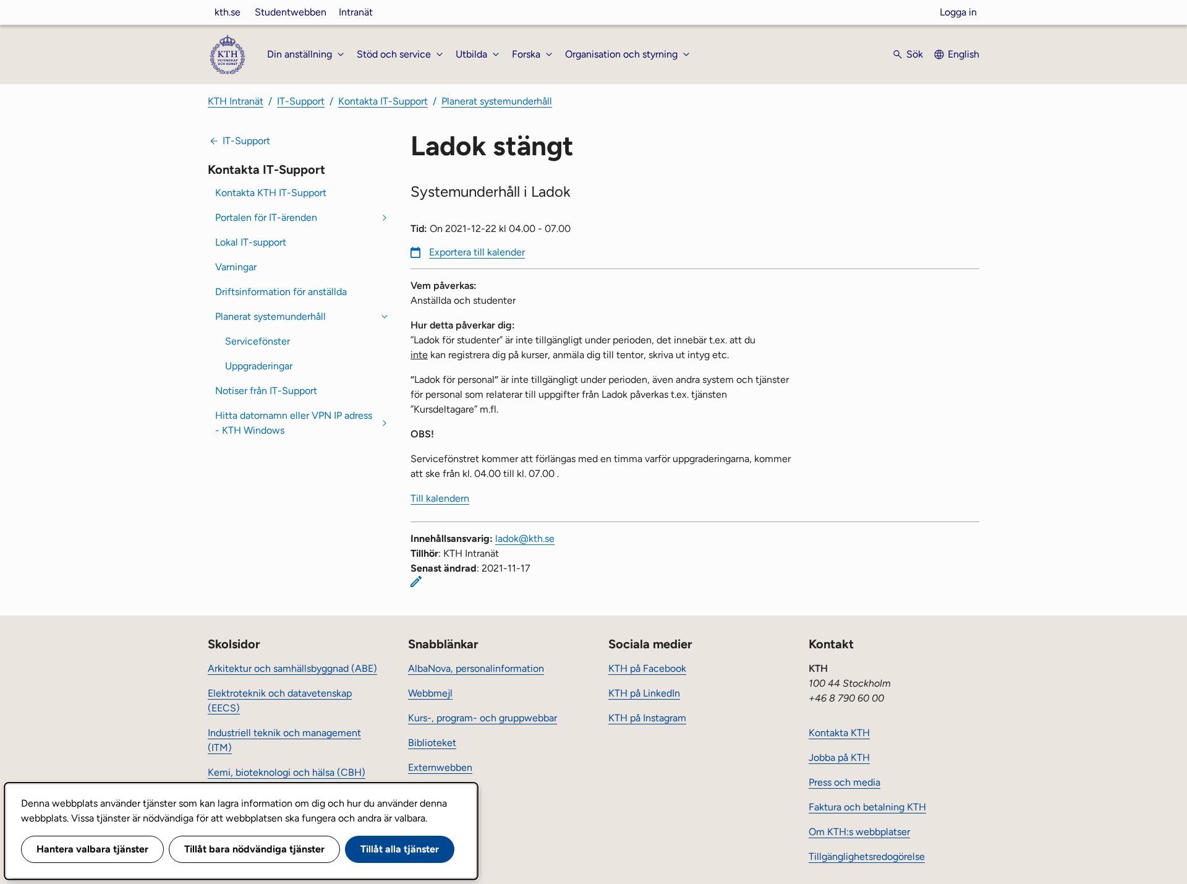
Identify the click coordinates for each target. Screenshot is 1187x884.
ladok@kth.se (525, 538)
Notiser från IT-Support (266, 391)
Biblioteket (432, 743)
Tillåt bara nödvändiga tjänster (254, 849)
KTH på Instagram (647, 718)
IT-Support (301, 101)
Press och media (844, 782)
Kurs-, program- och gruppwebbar (482, 718)
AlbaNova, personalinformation (476, 668)
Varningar (236, 267)
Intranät (356, 12)
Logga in (958, 12)
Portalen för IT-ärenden (266, 217)
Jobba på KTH (839, 757)
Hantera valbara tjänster (92, 849)
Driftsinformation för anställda (281, 292)
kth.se (227, 12)
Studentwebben (290, 12)
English (963, 54)
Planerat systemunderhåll (496, 101)
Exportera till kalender (477, 252)
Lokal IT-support (250, 242)
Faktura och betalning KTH (867, 807)
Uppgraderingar (258, 366)
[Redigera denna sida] (416, 581)
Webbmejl (430, 693)
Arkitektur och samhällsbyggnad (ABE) (292, 668)
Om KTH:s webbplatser (859, 832)
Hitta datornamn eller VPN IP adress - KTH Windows (293, 423)
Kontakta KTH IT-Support (270, 193)
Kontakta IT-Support (383, 101)
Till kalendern (440, 498)
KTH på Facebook (647, 668)
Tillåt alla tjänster (399, 849)
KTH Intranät (235, 101)
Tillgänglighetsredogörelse (867, 856)
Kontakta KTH (839, 733)
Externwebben (440, 767)
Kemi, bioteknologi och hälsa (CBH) (286, 772)
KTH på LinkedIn (644, 693)
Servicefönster (257, 341)
